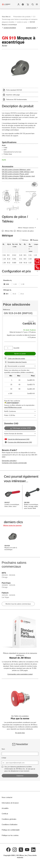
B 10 (14, 294)
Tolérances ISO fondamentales (16, 99)
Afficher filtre (9, 231)
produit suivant (31, 28)
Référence (6, 309)
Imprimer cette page (13, 95)
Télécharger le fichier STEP (21, 428)
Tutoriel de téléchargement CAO (18, 439)
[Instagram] (14, 849)
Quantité (16, 348)
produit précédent (10, 28)
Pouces (35, 240)
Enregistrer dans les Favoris (17, 362)
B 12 (22, 294)
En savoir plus (20, 733)
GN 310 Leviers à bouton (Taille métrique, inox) (18, 172)
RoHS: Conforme (10, 411)
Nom (3, 749)
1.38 (22, 284)
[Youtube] (27, 849)
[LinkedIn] (33, 849)
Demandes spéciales (9, 460)
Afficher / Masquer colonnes (26, 228)
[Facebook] (8, 849)
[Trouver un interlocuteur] (37, 261)
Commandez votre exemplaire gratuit (20, 674)
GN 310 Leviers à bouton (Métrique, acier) (16, 169)
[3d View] (34, 184)
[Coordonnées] (37, 267)
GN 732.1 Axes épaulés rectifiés (12, 178)
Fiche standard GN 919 (14, 90)
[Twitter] (20, 849)
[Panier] (27, 4)
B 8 (7, 294)
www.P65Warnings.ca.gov (13, 407)
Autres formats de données (13, 433)
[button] (18, 4)
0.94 (7, 284)
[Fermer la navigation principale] (37, 4)
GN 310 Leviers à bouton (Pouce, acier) (15, 174)
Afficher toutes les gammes (12, 525)
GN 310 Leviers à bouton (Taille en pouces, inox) (18, 176)
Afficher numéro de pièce (25, 231)
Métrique (25, 240)
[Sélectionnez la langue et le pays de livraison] (23, 4)
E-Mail (4, 758)
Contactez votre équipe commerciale (14, 463)
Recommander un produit (16, 366)
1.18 (15, 284)
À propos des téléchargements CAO (20, 442)
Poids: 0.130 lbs (9, 415)
